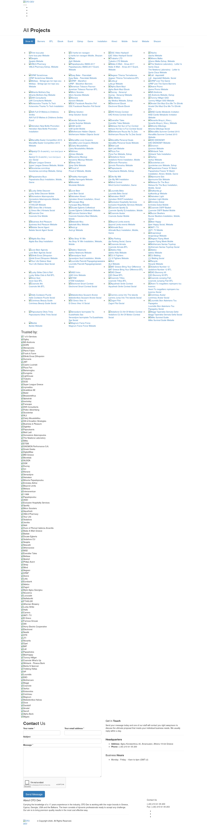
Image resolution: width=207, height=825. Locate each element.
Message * (28, 744)
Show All (29, 41)
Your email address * (74, 728)
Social (134, 41)
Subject (27, 736)
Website (145, 41)
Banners (41, 41)
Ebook (60, 41)
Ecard (70, 41)
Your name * (29, 728)
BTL (51, 41)
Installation (102, 41)
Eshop (80, 41)
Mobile (125, 41)
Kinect (114, 41)
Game (90, 41)
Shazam (157, 41)
